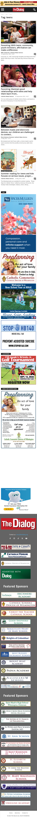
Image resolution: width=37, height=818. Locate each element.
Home (2, 14)
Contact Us (25, 813)
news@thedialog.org (22, 534)
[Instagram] (15, 538)
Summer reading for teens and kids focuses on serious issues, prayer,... (17, 174)
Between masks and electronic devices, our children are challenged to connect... (17, 132)
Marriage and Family (6, 127)
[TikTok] (19, 538)
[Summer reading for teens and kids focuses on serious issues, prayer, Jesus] (18, 160)
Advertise (17, 813)
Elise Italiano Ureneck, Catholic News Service (14, 137)
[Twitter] (23, 538)
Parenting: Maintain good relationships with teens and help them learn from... (16, 91)
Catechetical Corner (6, 42)
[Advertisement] (18, 468)
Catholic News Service (7, 96)
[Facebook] (11, 538)
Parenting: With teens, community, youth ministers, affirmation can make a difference (17, 47)
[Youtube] (26, 538)
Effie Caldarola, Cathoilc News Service (12, 52)
